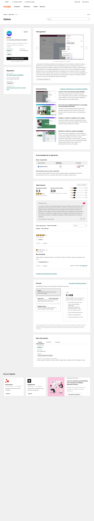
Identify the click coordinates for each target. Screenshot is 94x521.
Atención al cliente (18, 1)
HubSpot (9, 50)
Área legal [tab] (57, 342)
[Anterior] (37, 48)
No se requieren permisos (13, 79)
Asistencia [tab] (48, 342)
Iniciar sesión (77, 1)
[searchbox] (68, 19)
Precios (36, 6)
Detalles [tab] (40, 342)
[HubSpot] (7, 7)
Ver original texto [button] (83, 265)
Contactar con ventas (30, 1)
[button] (88, 14)
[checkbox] (48, 292)
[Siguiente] (86, 48)
